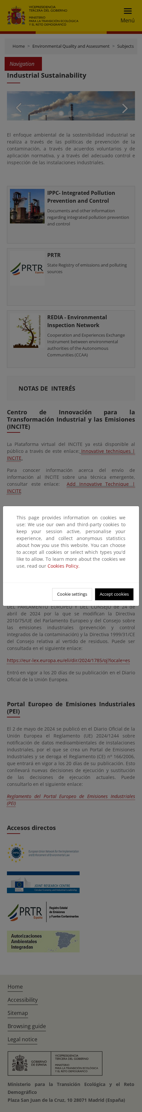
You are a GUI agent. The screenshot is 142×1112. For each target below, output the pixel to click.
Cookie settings (72, 594)
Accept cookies (114, 594)
